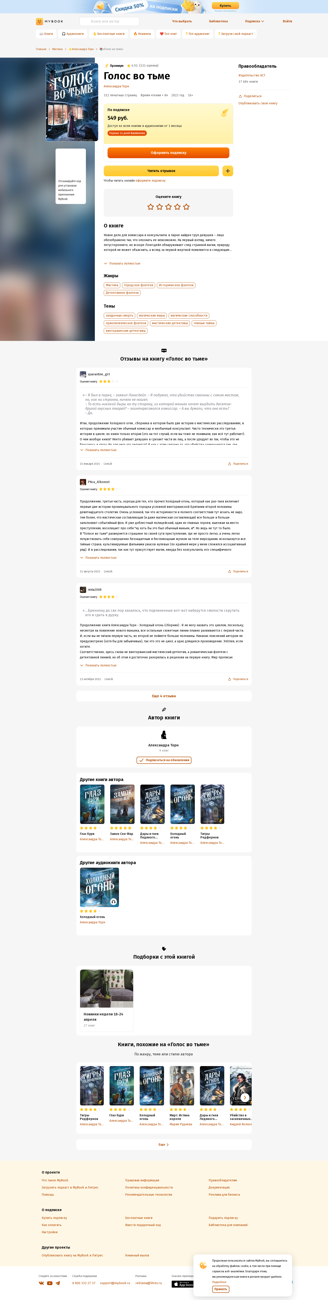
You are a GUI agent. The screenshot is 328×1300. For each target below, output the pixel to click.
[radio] (150, 206)
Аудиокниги (75, 34)
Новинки (144, 34)
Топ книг (170, 34)
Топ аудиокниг (199, 34)
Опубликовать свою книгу (258, 103)
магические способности (189, 315)
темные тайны (204, 323)
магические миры (152, 315)
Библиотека (218, 21)
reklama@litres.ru (148, 1283)
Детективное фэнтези (122, 293)
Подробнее (219, 1282)
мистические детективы (170, 323)
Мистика (112, 285)
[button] (245, 1097)
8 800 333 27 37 (83, 1283)
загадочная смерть (119, 315)
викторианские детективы (125, 331)
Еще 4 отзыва (164, 696)
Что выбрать (182, 21)
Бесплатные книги (111, 34)
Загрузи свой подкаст (237, 34)
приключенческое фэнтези (126, 323)
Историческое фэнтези (176, 285)
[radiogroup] (168, 207)
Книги (48, 34)
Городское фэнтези (138, 285)
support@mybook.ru (115, 1283)
